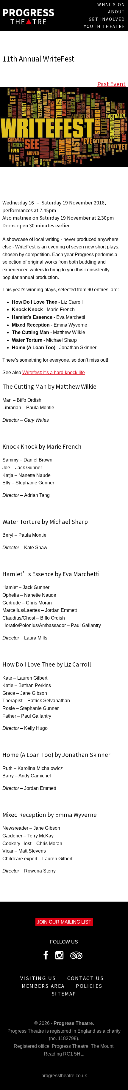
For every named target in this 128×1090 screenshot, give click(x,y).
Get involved (107, 19)
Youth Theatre (104, 26)
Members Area (43, 985)
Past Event (111, 84)
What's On (111, 4)
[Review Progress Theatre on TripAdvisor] (76, 957)
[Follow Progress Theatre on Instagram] (59, 957)
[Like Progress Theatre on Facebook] (46, 957)
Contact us (85, 978)
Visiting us (38, 978)
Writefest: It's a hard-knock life (53, 372)
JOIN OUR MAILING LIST (64, 921)
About (116, 12)
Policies (89, 985)
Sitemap (64, 993)
